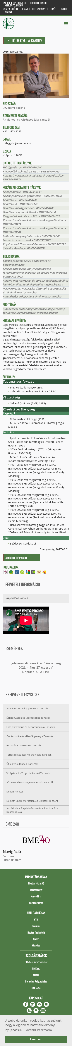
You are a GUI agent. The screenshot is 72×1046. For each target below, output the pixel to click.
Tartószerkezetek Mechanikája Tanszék (29, 754)
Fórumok (8, 856)
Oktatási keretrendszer (36, 962)
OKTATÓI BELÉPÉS (10, 9)
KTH (36, 919)
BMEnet (36, 968)
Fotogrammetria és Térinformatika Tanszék (30, 727)
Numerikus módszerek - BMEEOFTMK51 (27, 240)
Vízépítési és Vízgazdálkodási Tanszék (28, 773)
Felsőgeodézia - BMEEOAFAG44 (22, 167)
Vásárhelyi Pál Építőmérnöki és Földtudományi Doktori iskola (32, 810)
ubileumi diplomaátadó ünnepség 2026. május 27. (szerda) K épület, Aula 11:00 (36, 667)
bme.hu (6, 3)
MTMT (36, 975)
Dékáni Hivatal (14, 791)
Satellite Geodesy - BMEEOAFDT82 (24, 248)
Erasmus (36, 926)
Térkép (52, 9)
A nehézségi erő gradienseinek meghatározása (32, 296)
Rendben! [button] (36, 1039)
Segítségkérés (36, 903)
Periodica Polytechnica (36, 981)
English (63, 9)
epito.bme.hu (19, 3)
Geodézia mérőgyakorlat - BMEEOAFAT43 (28, 208)
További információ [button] (38, 1030)
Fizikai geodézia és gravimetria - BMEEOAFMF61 (32, 196)
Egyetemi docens (14, 107)
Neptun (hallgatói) (36, 932)
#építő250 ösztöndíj (17, 598)
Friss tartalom (12, 860)
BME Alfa (36, 988)
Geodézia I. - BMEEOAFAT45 (20, 200)
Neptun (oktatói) (36, 883)
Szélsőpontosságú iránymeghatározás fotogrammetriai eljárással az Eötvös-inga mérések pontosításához (35, 272)
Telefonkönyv (39, 9)
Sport (36, 939)
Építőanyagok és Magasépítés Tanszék (28, 717)
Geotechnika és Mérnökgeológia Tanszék (29, 736)
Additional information (16, 557)
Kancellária (36, 896)
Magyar (9, 12)
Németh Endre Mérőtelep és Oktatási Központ (32, 800)
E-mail (25, 9)
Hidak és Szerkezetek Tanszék (23, 745)
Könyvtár (36, 945)
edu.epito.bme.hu (38, 3)
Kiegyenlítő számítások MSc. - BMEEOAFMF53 (31, 171)
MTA (13, 419)
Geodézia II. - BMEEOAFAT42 (20, 204)
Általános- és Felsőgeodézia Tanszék (26, 119)
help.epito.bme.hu (14, 5)
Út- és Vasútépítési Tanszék (22, 764)
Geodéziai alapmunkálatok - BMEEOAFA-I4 (29, 212)
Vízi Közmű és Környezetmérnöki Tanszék (30, 782)
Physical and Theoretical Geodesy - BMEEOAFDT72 (34, 244)
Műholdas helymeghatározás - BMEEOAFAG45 (31, 236)
